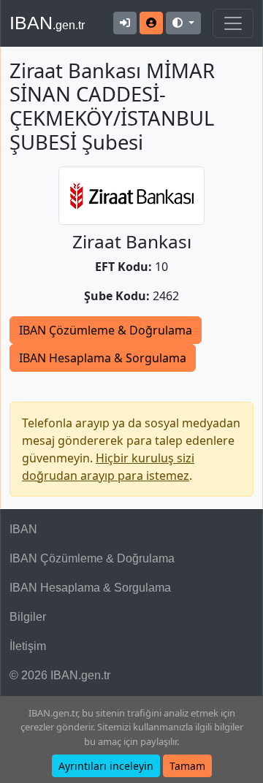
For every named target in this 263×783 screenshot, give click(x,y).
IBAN (47, 22)
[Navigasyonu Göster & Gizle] (233, 23)
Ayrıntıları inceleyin (105, 766)
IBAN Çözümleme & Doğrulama (105, 330)
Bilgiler (27, 617)
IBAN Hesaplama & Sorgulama (102, 358)
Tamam (187, 766)
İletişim (27, 646)
